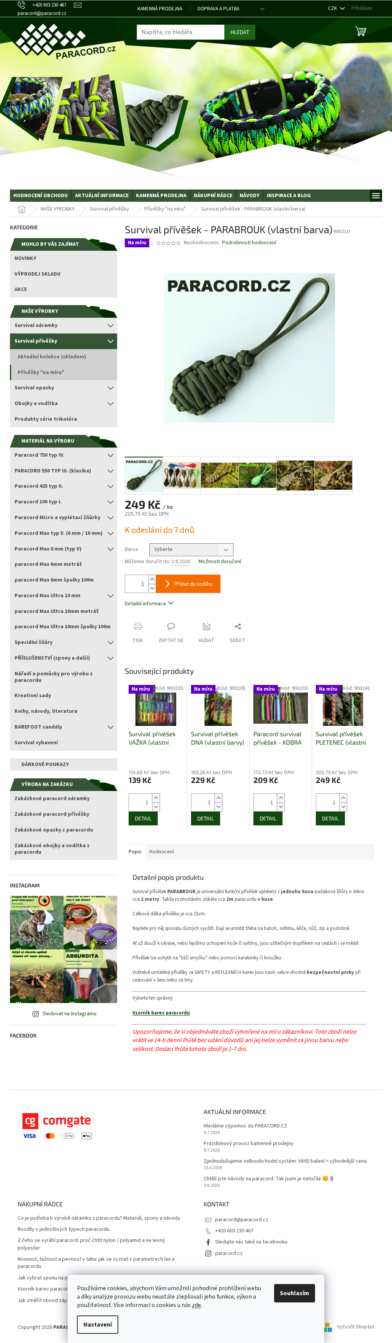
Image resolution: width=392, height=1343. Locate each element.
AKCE (21, 289)
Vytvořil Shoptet (355, 1327)
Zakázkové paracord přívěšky (52, 814)
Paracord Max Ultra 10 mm (47, 596)
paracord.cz (229, 1253)
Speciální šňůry (33, 642)
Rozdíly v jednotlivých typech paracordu (63, 1229)
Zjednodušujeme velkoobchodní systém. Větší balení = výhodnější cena (285, 1161)
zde (196, 1305)
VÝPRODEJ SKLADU (37, 274)
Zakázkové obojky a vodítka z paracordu (52, 849)
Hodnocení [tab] (161, 852)
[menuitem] (40, 196)
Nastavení (97, 1324)
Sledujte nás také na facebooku (251, 1242)
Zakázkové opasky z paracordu (54, 830)
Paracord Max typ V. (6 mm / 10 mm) (59, 533)
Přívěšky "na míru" (41, 372)
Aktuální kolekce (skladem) (52, 357)
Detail (143, 818)
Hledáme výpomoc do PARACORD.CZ (245, 1126)
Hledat (239, 32)
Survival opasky (34, 388)
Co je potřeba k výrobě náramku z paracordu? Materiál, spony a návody (99, 1218)
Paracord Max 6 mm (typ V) (48, 549)
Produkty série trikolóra (46, 419)
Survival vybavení (36, 743)
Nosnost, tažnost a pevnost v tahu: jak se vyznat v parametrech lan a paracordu (96, 1263)
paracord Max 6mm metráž (48, 564)
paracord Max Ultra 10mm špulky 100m (63, 627)
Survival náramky (36, 325)
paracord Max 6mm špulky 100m (54, 580)
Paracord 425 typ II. (39, 486)
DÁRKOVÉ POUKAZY (45, 764)
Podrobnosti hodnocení (249, 243)
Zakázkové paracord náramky (52, 798)
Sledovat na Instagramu (69, 1014)
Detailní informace (145, 604)
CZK (333, 8)
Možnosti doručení (220, 561)
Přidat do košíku (193, 583)
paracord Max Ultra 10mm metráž (57, 611)
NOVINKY (25, 258)
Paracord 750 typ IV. (39, 455)
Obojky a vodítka (36, 403)
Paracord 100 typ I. (38, 502)
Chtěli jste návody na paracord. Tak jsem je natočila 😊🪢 (269, 1179)
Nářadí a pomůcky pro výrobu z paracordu (54, 677)
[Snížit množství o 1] (152, 588)
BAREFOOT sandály (38, 727)
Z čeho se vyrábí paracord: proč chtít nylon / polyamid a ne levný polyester (91, 1244)
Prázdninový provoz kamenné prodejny (249, 1143)
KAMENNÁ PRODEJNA (159, 8)
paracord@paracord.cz (241, 1220)
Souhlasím (294, 1293)
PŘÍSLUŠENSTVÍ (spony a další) (52, 658)
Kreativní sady (33, 695)
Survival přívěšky (36, 341)
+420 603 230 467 (234, 1231)
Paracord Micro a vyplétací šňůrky (57, 517)
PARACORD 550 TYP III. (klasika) (53, 471)
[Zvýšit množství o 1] (152, 579)
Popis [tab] (135, 852)
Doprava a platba (218, 8)
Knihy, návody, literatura (46, 711)
